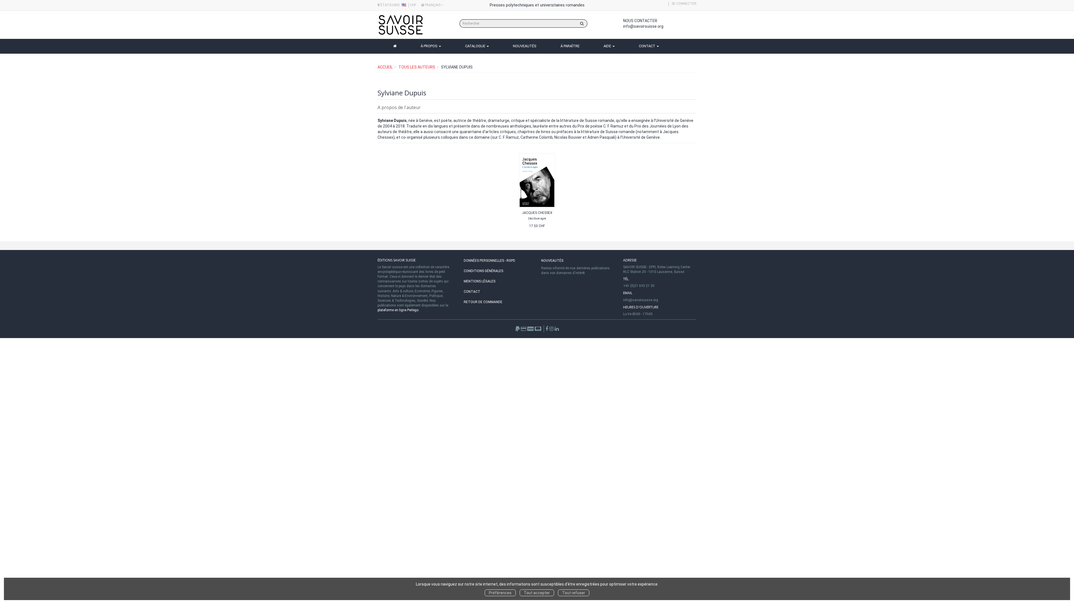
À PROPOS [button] (429, 46)
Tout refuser (573, 593)
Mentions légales (479, 281)
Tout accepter (537, 593)
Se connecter (684, 4)
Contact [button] (647, 46)
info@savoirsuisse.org (643, 26)
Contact (472, 292)
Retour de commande (483, 302)
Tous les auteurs (417, 67)
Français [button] (432, 5)
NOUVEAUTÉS (524, 46)
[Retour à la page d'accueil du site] (401, 25)
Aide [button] (608, 46)
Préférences (500, 593)
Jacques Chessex (537, 213)
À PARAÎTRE (570, 46)
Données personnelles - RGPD (489, 261)
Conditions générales (483, 271)
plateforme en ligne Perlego (398, 310)
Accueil (385, 67)
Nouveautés (552, 261)
